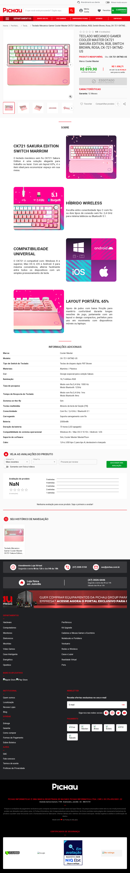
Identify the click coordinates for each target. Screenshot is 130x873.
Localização (8, 702)
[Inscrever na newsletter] (123, 704)
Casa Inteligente (10, 654)
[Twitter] (118, 712)
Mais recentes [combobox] (12, 462)
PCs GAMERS (61, 18)
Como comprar (9, 733)
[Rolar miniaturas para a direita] (71, 108)
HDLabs (75, 820)
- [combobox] (33, 462)
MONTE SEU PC (42, 18)
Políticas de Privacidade (14, 768)
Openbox (7, 665)
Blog (5, 712)
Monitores (7, 633)
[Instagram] (112, 712)
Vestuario (66, 643)
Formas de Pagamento (13, 737)
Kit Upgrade (67, 627)
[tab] (9, 108)
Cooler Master (92, 61)
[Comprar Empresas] (65, 599)
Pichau (67, 820)
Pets (64, 665)
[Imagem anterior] (6, 64)
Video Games (9, 649)
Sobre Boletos (9, 742)
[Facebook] (106, 712)
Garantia (6, 728)
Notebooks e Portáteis (72, 638)
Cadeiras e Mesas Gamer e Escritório (78, 633)
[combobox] (48, 10)
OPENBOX (99, 18)
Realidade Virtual (69, 659)
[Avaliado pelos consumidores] (73, 853)
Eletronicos (8, 638)
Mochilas (7, 643)
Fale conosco (9, 759)
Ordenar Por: (10, 459)
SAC (5, 754)
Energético (8, 659)
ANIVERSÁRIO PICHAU (80, 18)
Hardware (7, 622)
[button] (81, 103)
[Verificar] (12, 855)
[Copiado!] (118, 104)
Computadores (9, 627)
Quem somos (9, 697)
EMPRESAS (118, 18)
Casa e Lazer (67, 654)
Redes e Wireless (70, 649)
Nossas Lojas (9, 707)
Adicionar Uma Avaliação (116, 464)
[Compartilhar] (124, 103)
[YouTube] (124, 712)
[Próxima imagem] (70, 64)
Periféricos (67, 622)
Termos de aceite (11, 763)
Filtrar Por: (36, 459)
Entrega (6, 723)
